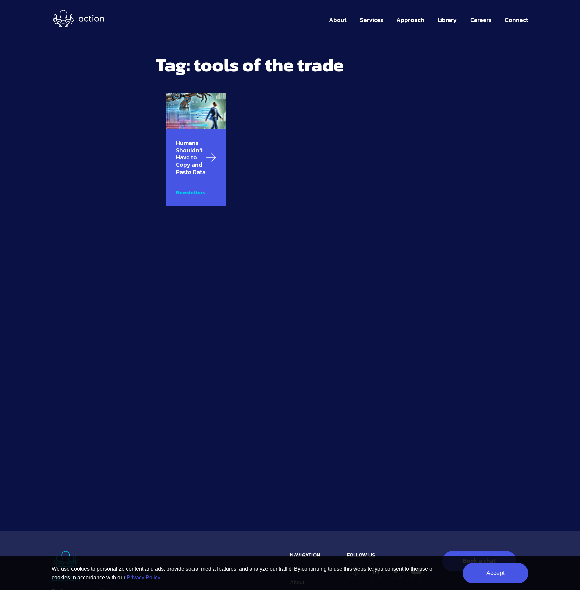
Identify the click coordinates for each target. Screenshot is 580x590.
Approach (410, 19)
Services (371, 19)
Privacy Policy (143, 577)
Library (447, 19)
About (338, 19)
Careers (480, 19)
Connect (516, 19)
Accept (495, 573)
